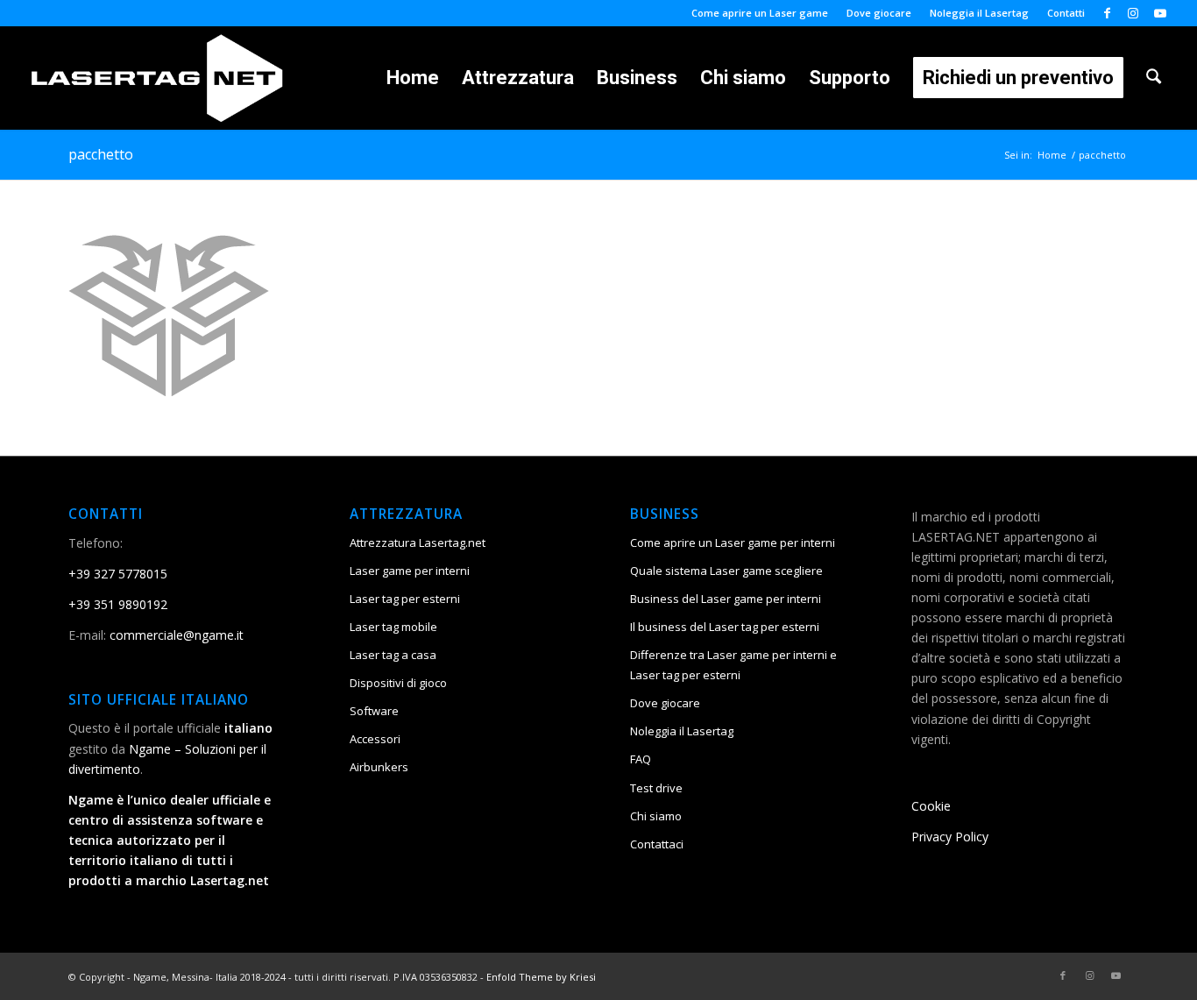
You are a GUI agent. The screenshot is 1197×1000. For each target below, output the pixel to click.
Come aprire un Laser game (759, 12)
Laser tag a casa (393, 655)
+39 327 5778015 (117, 573)
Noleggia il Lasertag (979, 12)
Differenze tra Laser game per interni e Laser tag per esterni (733, 665)
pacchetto (100, 154)
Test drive (656, 788)
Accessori (375, 739)
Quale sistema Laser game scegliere (726, 570)
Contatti (1066, 12)
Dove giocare (878, 12)
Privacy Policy (949, 836)
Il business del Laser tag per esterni (724, 627)
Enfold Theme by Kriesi (541, 976)
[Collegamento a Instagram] (1133, 13)
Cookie (931, 806)
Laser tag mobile (393, 627)
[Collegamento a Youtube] (1160, 13)
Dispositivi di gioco (398, 683)
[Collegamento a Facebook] (1107, 13)
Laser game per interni (410, 570)
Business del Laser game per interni (725, 598)
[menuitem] (760, 13)
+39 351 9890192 (117, 604)
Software (374, 711)
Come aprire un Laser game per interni (732, 542)
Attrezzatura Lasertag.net (417, 542)
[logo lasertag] (157, 78)
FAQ (640, 759)
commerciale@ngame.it (177, 635)
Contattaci (656, 844)
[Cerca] (1153, 78)
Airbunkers (379, 767)
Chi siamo (656, 816)
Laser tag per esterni (405, 598)
